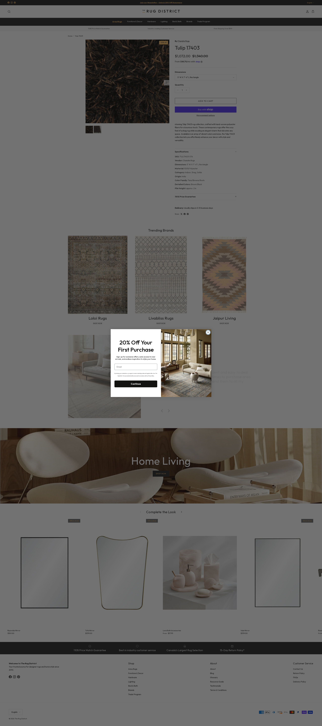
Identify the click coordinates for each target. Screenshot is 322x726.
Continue (136, 383)
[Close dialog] (208, 332)
